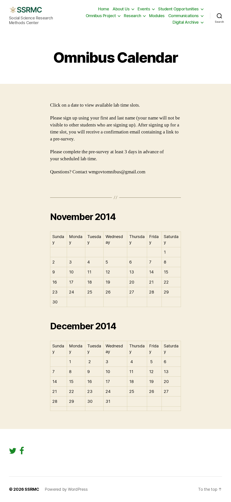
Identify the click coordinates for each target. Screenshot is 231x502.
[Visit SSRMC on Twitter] (12, 452)
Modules (157, 15)
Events (144, 9)
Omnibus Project (101, 15)
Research (132, 15)
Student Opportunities (178, 9)
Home (103, 9)
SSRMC (32, 489)
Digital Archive (186, 22)
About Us (121, 9)
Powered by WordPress (66, 489)
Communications (183, 15)
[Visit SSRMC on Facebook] (21, 452)
